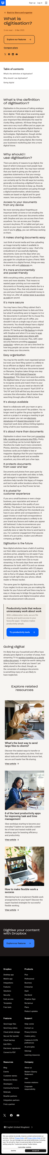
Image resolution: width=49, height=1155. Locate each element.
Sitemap (27, 1051)
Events (6, 1072)
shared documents (25, 421)
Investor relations (31, 1082)
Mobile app (7, 979)
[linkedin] (12, 54)
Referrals (7, 1092)
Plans (26, 1007)
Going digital (8, 82)
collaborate (24, 265)
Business (28, 983)
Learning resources (32, 1055)
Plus (26, 975)
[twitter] (5, 54)
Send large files (9, 1024)
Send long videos (10, 1028)
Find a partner (9, 1104)
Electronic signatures (11, 1048)
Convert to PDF (9, 1052)
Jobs (26, 1078)
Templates (7, 1003)
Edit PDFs (7, 1044)
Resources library (10, 1080)
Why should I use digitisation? (15, 78)
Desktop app (8, 975)
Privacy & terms (30, 1032)
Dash (26, 991)
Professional (29, 979)
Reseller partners (10, 1096)
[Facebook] (11, 1115)
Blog (5, 1068)
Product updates (31, 1011)
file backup (30, 330)
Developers (7, 1084)
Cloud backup (9, 1040)
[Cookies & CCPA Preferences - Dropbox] (24, 1143)
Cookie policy (29, 1036)
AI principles (29, 1047)
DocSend (28, 995)
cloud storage (28, 117)
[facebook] (9, 54)
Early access (8, 999)
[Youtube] (18, 1115)
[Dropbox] (3, 3)
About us (28, 1068)
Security (6, 995)
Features (6, 987)
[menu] (46, 3)
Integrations (8, 983)
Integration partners (11, 1100)
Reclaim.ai (28, 1003)
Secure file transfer (11, 1036)
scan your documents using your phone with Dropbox (22, 336)
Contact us (28, 1028)
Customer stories (10, 1076)
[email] (16, 54)
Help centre (29, 1024)
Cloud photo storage (11, 1032)
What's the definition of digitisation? (18, 74)
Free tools (7, 1007)
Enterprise (28, 987)
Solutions (7, 991)
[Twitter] (4, 1115)
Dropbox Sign (30, 999)
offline (18, 230)
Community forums (11, 1088)
